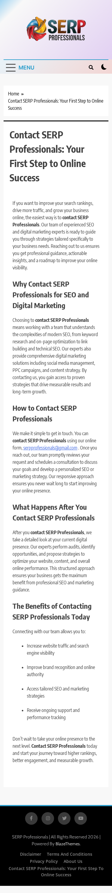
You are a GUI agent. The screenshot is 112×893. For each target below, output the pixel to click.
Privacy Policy (44, 861)
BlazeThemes (68, 843)
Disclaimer (30, 854)
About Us (73, 861)
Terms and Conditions (69, 854)
